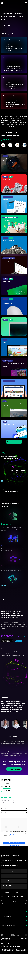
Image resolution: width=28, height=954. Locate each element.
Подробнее (14, 88)
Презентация (6, 25)
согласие (9, 896)
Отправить (14, 901)
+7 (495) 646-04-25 (7, 784)
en (21, 2)
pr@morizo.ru (8, 939)
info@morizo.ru (5, 786)
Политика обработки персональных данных (10, 946)
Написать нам (16, 2)
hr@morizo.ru (15, 940)
